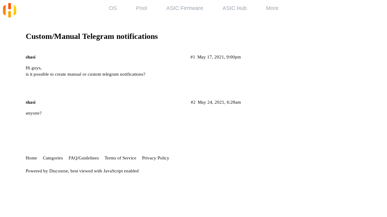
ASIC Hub (235, 8)
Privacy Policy (155, 158)
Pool (141, 8)
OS (113, 8)
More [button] (272, 8)
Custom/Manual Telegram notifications (92, 36)
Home (31, 158)
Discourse (58, 170)
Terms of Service (120, 158)
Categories (53, 158)
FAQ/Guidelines (84, 158)
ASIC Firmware (184, 8)
